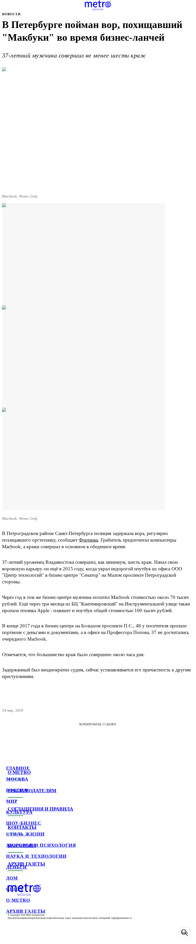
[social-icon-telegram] (24, 932)
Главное (18, 768)
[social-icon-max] (51, 932)
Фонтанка (88, 540)
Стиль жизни (25, 834)
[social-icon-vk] (11, 932)
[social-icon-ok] (38, 932)
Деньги (16, 867)
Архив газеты (25, 911)
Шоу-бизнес (23, 823)
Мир (12, 801)
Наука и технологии (36, 856)
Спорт (15, 889)
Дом (12, 878)
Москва (17, 779)
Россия (17, 790)
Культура (19, 812)
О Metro (18, 900)
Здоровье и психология (41, 845)
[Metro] (98, 5)
